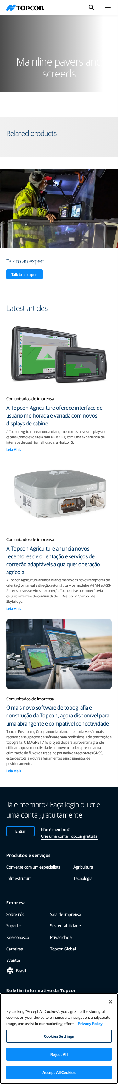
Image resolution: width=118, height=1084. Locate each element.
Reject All (58, 1054)
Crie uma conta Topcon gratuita (69, 836)
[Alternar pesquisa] (91, 7)
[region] (59, 1038)
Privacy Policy (90, 1023)
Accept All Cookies (59, 1072)
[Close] (110, 1002)
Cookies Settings (59, 1036)
